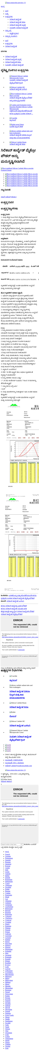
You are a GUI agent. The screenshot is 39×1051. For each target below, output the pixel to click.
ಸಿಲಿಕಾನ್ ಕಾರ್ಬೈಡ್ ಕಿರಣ (17, 22)
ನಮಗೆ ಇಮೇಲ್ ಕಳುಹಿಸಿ (8, 197)
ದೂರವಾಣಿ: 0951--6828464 (14, 763)
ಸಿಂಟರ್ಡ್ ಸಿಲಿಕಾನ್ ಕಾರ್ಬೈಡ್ (19, 28)
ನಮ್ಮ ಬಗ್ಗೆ (8, 30)
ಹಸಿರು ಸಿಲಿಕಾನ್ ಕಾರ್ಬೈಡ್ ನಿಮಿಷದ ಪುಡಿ (14, 609)
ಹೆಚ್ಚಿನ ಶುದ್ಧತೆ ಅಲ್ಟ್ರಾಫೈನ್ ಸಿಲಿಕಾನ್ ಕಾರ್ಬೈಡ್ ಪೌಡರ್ (17, 611)
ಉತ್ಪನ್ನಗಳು (9, 16)
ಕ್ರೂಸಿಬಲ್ (13, 120)
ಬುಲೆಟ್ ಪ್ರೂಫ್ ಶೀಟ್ (16, 126)
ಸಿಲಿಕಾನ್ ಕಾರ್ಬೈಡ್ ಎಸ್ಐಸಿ (18, 89)
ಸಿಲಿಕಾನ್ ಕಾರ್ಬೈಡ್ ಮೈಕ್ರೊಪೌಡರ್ (11, 614)
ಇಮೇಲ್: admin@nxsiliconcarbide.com (18, 766)
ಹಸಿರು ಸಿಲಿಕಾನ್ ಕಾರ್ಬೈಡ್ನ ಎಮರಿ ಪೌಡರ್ (14, 606)
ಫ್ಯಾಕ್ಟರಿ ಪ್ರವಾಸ (14, 33)
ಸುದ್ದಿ (6, 14)
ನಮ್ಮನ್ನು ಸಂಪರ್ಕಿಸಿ (11, 36)
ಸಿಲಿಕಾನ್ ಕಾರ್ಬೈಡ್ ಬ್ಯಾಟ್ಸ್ (18, 25)
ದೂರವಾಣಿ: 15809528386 (14, 760)
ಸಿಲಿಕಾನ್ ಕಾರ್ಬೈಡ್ (15, 19)
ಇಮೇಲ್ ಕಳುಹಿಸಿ (6, 781)
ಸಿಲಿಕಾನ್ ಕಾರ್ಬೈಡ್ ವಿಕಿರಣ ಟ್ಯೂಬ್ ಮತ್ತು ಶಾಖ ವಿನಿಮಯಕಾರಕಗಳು (20, 694)
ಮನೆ (6, 11)
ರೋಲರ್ (13, 716)
